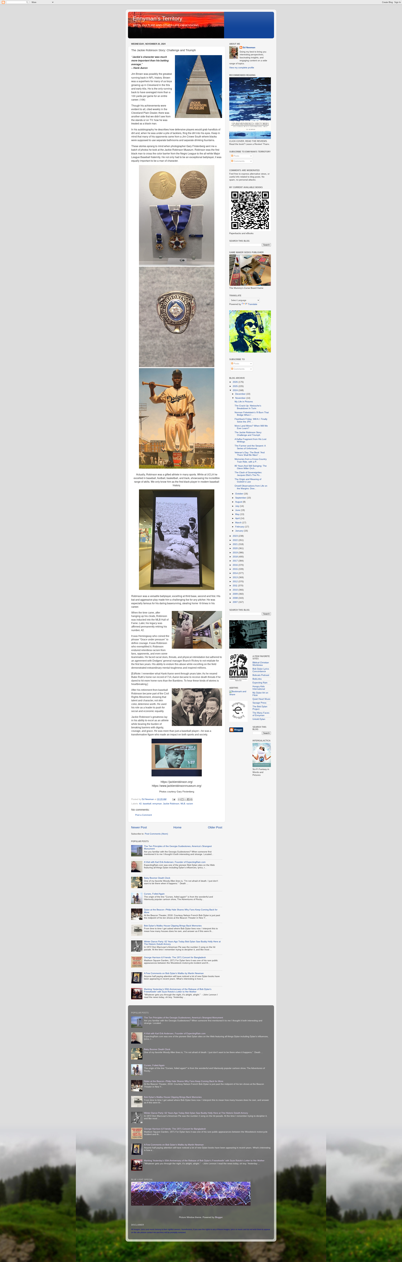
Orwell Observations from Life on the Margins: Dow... (251, 487)
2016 (235, 565)
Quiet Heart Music (261, 699)
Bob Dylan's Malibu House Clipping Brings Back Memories (173, 926)
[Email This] (179, 799)
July (237, 506)
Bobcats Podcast (261, 675)
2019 (235, 552)
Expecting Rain (260, 683)
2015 (235, 569)
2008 (235, 598)
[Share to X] (185, 799)
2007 (235, 602)
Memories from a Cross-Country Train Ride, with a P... (251, 460)
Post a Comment (143, 815)
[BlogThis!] (182, 799)
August (239, 502)
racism (189, 803)
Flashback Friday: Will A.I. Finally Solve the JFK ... (251, 420)
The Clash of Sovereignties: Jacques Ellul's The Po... (248, 473)
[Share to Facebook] (188, 799)
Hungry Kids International (259, 687)
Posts (236, 156)
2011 (235, 585)
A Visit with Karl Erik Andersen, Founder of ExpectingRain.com (175, 862)
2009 (235, 594)
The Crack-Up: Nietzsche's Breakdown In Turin (248, 407)
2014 (235, 573)
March (238, 522)
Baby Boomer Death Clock (157, 878)
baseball (147, 803)
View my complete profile (241, 67)
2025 (235, 386)
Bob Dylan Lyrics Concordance (261, 670)
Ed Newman (249, 47)
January (239, 531)
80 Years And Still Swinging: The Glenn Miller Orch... (251, 467)
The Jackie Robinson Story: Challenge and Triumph (248, 433)
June (238, 510)
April (237, 518)
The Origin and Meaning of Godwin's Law (248, 480)
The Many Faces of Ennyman (261, 714)
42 (140, 803)
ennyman (157, 803)
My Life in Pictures (244, 401)
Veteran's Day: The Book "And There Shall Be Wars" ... (250, 453)
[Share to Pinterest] (191, 799)
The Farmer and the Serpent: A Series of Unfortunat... (250, 447)
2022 (235, 540)
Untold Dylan (259, 719)
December (240, 394)
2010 (235, 590)
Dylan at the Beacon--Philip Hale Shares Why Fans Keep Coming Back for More (183, 1081)
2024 (235, 390)
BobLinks (257, 679)
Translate (252, 304)
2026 (235, 382)
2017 (235, 561)
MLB (183, 803)
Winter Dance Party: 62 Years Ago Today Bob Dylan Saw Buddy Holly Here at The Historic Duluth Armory (196, 1113)
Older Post (215, 827)
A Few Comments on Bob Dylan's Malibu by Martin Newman (174, 973)
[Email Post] (173, 799)
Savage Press (259, 703)
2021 (235, 544)
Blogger (219, 1217)
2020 (235, 548)
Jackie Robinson (171, 803)
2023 (235, 536)
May (237, 514)
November (240, 398)
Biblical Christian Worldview (261, 663)
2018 (235, 557)
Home (177, 827)
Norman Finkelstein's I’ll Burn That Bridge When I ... (252, 413)
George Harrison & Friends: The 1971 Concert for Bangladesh (175, 957)
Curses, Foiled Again (154, 894)
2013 (235, 577)
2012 (235, 581)
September (241, 498)
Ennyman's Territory (157, 18)
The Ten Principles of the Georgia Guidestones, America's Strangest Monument (183, 1017)
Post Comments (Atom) (156, 834)
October (239, 494)
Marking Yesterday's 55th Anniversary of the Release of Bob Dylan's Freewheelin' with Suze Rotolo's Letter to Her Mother (177, 990)
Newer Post (139, 827)
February (240, 527)
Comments (238, 161)
